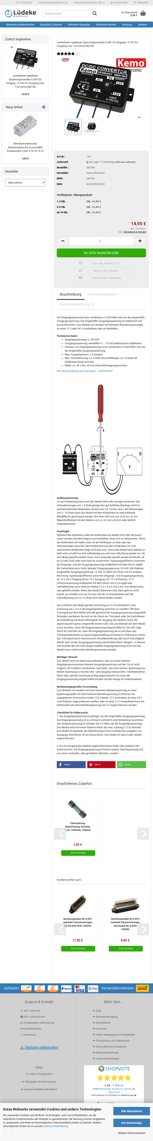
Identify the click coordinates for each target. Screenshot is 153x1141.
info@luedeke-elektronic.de (52, 2)
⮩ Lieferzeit (99, 1028)
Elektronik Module (106, 24)
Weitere (142, 24)
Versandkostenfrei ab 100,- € (89, 2)
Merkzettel (142, 2)
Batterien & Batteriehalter (20, 24)
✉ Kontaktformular (30, 1028)
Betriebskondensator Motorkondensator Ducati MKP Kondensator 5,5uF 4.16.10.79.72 (25, 147)
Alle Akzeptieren (131, 1111)
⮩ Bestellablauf (102, 1022)
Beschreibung (70, 294)
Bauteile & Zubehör (51, 24)
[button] (63, 241)
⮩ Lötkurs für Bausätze (39, 1073)
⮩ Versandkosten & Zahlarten (110, 1046)
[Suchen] (94, 13)
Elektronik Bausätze (79, 24)
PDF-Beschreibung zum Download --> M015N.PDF (85, 371)
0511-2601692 (24, 2)
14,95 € (25, 94)
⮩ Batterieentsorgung (105, 1016)
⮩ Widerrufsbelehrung (105, 1052)
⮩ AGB (97, 1010)
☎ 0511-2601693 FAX (33, 1016)
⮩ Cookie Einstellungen (106, 1058)
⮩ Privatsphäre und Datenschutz (111, 1040)
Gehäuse (127, 24)
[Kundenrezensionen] (66, 56)
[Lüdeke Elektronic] (20, 14)
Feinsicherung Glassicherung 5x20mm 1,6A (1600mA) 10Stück (77, 826)
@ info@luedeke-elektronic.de (37, 1022)
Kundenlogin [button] (120, 2)
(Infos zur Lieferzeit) (125, 162)
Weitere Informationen (131, 1133)
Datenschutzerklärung (55, 1126)
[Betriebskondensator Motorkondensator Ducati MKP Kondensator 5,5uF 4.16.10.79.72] (25, 126)
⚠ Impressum (28, 1034)
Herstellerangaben (102, 294)
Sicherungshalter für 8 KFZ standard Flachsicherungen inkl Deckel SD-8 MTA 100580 (125, 924)
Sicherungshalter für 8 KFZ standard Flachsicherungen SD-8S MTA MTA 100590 (77, 922)
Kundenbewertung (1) (77, 304)
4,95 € (25, 158)
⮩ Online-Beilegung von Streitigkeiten (114, 1034)
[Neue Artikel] (43, 107)
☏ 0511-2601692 (30, 1010)
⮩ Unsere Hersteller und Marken (39, 1089)
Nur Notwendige (131, 1122)
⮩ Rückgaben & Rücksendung (39, 1081)
